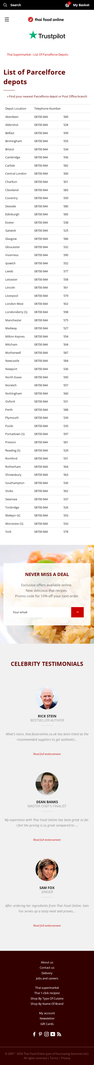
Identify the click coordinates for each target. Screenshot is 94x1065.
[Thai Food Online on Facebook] (35, 1035)
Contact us (47, 967)
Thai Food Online (34, 1054)
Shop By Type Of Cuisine (47, 998)
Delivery (47, 973)
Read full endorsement (47, 754)
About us (47, 962)
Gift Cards (47, 1024)
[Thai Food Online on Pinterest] (41, 1035)
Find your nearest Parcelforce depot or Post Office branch (48, 96)
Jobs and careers (47, 978)
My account (47, 1013)
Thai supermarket (19, 54)
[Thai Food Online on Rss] (59, 1035)
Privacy (65, 1058)
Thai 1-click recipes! (47, 993)
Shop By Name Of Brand (47, 1004)
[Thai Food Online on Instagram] (47, 1035)
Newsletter (47, 1018)
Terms (54, 1058)
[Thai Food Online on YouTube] (53, 1035)
